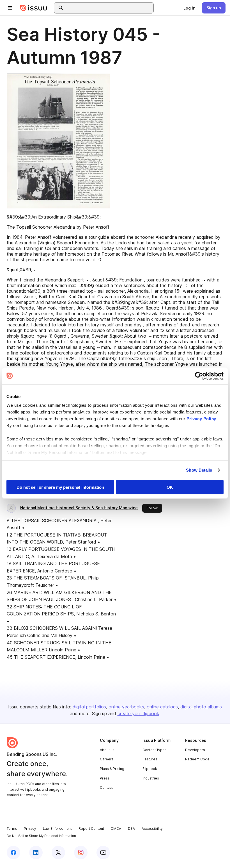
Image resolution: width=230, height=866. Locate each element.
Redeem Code (197, 759)
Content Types (154, 750)
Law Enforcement (57, 828)
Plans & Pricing (112, 769)
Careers (107, 759)
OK (170, 487)
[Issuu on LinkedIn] (36, 852)
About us (107, 750)
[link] (189, 7)
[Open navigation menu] (10, 7)
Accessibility (152, 828)
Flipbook (149, 769)
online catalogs (162, 707)
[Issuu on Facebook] (13, 852)
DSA (131, 828)
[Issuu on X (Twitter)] (58, 852)
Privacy (30, 828)
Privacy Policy (201, 418)
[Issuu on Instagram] (81, 852)
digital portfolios (89, 707)
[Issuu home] (33, 8)
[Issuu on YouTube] (103, 852)
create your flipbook (138, 713)
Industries (150, 778)
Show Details (199, 470)
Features (149, 759)
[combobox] (108, 8)
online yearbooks (126, 707)
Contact (106, 787)
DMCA (116, 828)
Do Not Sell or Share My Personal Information (41, 836)
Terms (12, 828)
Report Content (91, 828)
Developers (195, 750)
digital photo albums (201, 707)
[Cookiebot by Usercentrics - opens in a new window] (199, 376)
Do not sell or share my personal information (60, 487)
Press (105, 778)
